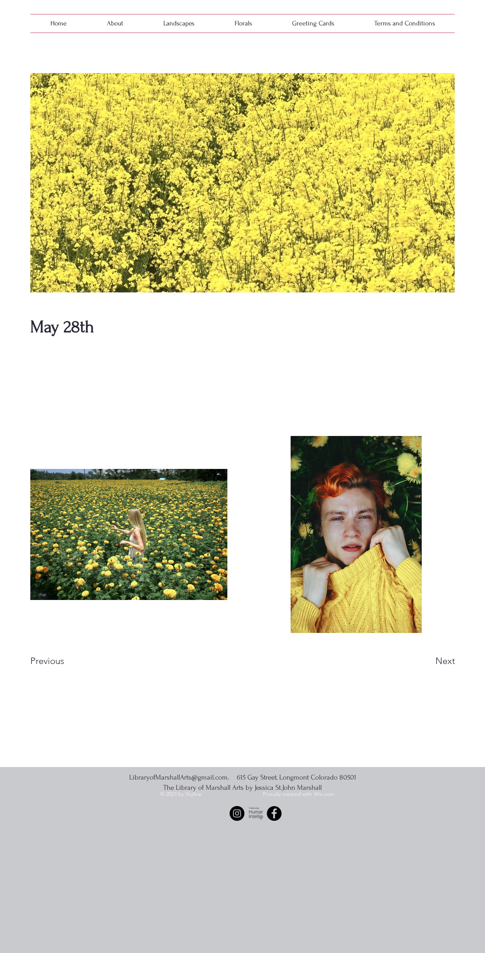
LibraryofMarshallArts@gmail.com (178, 777)
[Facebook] (274, 813)
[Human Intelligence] (255, 813)
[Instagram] (237, 813)
